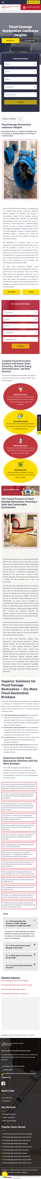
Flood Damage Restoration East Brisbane (17, 1147)
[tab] (20, 923)
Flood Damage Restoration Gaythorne (14, 994)
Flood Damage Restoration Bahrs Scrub (17, 1137)
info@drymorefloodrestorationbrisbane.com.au (19, 1073)
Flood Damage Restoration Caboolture (16, 1140)
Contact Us (7, 1101)
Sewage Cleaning (9, 1114)
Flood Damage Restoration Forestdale (14, 981)
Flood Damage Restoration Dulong (15, 1143)
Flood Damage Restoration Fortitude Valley (16, 985)
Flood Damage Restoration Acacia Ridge (17, 1134)
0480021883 (35, 2)
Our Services (29, 40)
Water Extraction (9, 1117)
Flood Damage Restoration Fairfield (16, 1150)
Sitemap (24, 1172)
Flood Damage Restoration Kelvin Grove (17, 1163)
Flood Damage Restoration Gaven (13, 989)
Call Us (31, 292)
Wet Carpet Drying (9, 1121)
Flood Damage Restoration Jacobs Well (17, 1159)
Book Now (10, 40)
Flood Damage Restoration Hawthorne (16, 1156)
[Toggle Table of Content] (19, 119)
